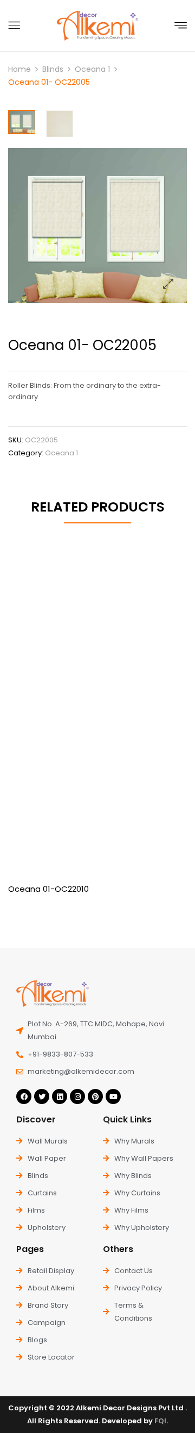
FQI (160, 1421)
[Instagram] (77, 1096)
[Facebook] (23, 1096)
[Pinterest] (95, 1096)
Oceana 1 (92, 69)
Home (19, 69)
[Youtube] (113, 1096)
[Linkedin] (59, 1096)
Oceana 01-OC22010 (48, 888)
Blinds (52, 69)
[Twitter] (41, 1096)
